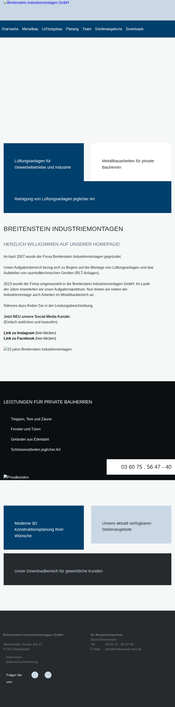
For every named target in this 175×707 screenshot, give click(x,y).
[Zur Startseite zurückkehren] (36, 10)
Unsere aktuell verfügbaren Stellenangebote (126, 526)
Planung (72, 29)
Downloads (135, 29)
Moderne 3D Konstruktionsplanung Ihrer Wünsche (39, 529)
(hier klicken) (30, 333)
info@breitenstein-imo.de (123, 649)
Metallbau (30, 29)
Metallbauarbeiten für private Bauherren (128, 164)
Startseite (10, 29)
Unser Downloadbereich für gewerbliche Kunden (59, 571)
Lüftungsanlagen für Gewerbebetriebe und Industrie (43, 164)
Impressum (14, 657)
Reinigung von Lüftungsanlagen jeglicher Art (55, 198)
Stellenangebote (108, 29)
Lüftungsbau (52, 29)
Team (86, 29)
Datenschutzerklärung (22, 662)
